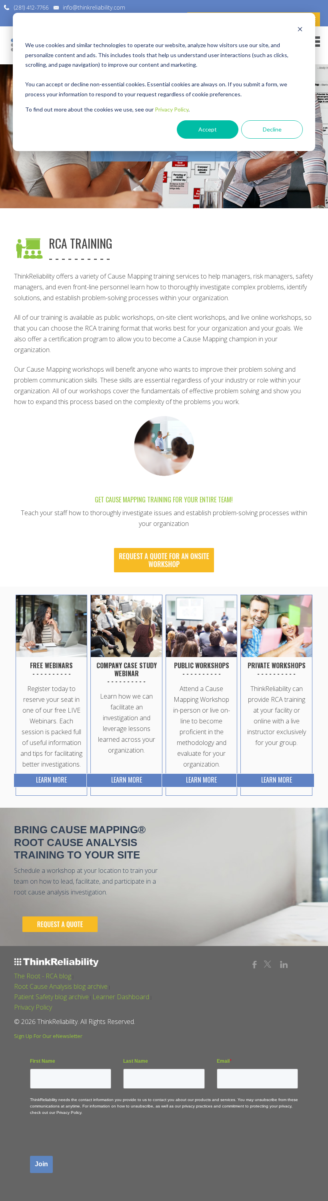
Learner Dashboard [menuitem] (120, 996)
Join (41, 1164)
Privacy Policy (171, 109)
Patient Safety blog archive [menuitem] (51, 996)
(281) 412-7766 (31, 7)
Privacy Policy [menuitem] (33, 1007)
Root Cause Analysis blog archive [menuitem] (61, 986)
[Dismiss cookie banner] (300, 30)
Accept (207, 129)
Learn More (51, 780)
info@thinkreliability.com (94, 7)
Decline (272, 129)
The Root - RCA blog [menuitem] (42, 976)
